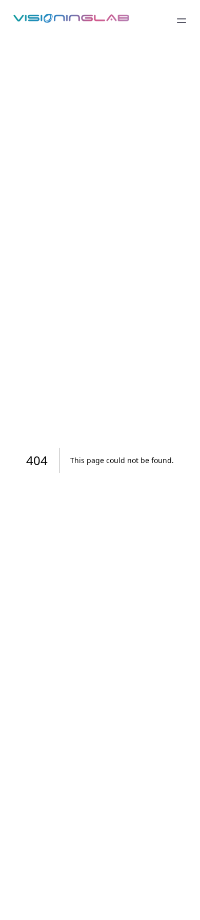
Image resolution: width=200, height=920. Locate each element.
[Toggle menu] (181, 20)
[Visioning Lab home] (71, 20)
